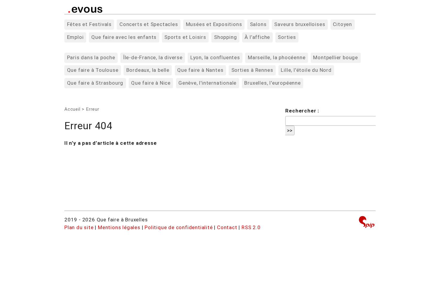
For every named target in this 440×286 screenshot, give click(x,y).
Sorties (287, 37)
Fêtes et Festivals (89, 24)
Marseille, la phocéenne (276, 57)
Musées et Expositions (214, 24)
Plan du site (79, 227)
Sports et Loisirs (185, 37)
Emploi (75, 37)
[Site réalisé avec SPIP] (367, 222)
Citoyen (342, 24)
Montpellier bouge (335, 57)
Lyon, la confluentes (215, 57)
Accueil (72, 109)
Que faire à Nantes (200, 70)
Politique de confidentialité (179, 227)
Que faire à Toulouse (93, 70)
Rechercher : (302, 111)
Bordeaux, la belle (147, 70)
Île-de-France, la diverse (153, 57)
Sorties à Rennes (252, 70)
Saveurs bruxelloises (299, 24)
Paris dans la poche (91, 57)
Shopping (225, 37)
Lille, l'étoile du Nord (306, 70)
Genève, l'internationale (207, 83)
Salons (258, 24)
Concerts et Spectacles (148, 24)
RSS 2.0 (251, 227)
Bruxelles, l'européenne (272, 83)
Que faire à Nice (151, 83)
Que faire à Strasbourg (95, 83)
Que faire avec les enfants (124, 37)
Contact (227, 227)
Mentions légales (119, 227)
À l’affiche (257, 37)
